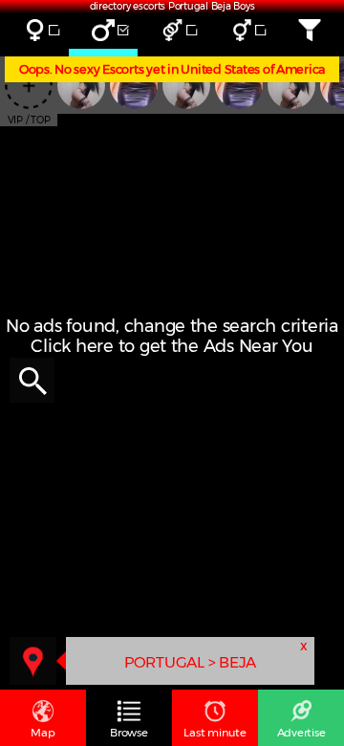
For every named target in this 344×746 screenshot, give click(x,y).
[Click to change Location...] (33, 660)
